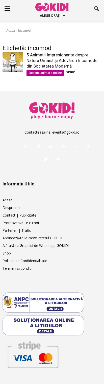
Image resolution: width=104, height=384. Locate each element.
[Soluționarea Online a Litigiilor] (52, 325)
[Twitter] (46, 159)
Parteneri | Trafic (17, 230)
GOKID (70, 72)
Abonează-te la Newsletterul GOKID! (32, 238)
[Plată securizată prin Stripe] (33, 353)
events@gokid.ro (66, 132)
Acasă (10, 30)
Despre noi (11, 207)
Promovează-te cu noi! (21, 222)
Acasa (7, 200)
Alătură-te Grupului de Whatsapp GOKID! (36, 245)
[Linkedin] (51, 146)
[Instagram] (38, 146)
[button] (97, 9)
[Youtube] (58, 159)
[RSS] (89, 146)
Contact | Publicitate (19, 215)
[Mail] (63, 146)
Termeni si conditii (17, 268)
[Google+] (25, 146)
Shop (7, 253)
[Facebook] (13, 146)
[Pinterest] (76, 146)
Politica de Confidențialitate (25, 260)
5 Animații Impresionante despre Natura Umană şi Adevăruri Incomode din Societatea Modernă (62, 60)
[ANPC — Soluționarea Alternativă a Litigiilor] (52, 302)
